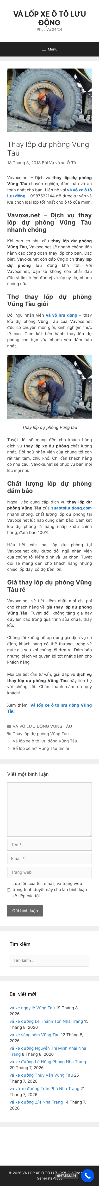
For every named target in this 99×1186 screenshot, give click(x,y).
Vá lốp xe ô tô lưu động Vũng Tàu (45, 741)
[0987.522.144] (87, 1175)
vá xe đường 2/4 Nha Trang (36, 1102)
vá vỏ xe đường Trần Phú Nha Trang (44, 1088)
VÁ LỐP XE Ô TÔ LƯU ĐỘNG (49, 18)
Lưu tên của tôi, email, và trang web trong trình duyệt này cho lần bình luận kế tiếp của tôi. (49, 889)
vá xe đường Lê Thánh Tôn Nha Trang (46, 1021)
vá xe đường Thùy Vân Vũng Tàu (41, 1075)
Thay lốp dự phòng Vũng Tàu (41, 733)
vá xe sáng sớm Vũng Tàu (35, 1034)
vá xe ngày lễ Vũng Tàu (32, 1007)
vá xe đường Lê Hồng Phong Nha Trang (48, 1061)
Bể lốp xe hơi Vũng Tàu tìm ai (41, 748)
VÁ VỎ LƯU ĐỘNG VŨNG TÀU (42, 726)
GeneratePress (49, 1178)
